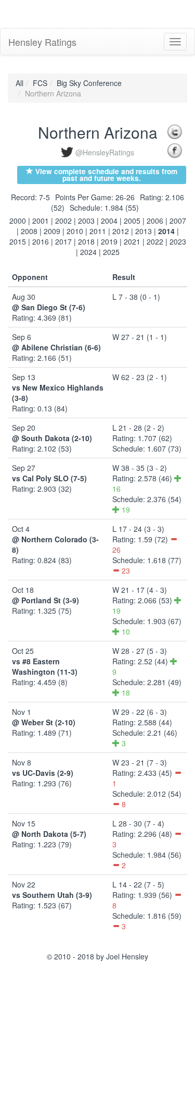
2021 (132, 241)
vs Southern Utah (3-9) (52, 895)
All (19, 83)
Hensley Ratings (42, 41)
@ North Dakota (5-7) (49, 834)
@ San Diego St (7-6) (48, 307)
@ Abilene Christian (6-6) (56, 347)
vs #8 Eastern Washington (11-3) (44, 666)
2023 (178, 241)
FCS (40, 83)
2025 (111, 252)
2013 (143, 231)
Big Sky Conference (89, 83)
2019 (109, 241)
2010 (75, 231)
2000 (17, 220)
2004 (109, 220)
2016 (40, 241)
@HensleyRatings (104, 152)
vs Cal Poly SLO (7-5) (49, 478)
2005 (132, 220)
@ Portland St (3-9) (45, 600)
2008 (29, 231)
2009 (52, 231)
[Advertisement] (83, 13)
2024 (88, 252)
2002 (63, 220)
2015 (17, 241)
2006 (155, 220)
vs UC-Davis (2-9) (42, 773)
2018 (86, 241)
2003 (86, 220)
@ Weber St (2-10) (43, 722)
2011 (97, 231)
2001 (40, 220)
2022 (155, 241)
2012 (120, 231)
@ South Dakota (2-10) (52, 438)
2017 (63, 241)
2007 (178, 220)
